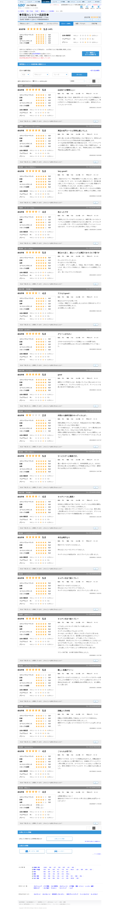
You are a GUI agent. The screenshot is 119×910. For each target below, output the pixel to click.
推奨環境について (42, 902)
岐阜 (49, 871)
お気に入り (92, 8)
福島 (73, 867)
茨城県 (36, 11)
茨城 (45, 869)
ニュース (55, 1)
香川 (72, 876)
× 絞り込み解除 (94, 70)
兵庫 (58, 874)
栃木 (49, 869)
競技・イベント (71, 1)
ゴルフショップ (38, 886)
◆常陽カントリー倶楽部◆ (47, 11)
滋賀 (45, 874)
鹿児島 (72, 878)
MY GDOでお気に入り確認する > (92, 841)
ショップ (30, 1)
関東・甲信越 (29, 11)
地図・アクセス (80, 23)
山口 (63, 876)
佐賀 (49, 878)
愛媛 (76, 876)
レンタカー (61, 851)
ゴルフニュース (64, 886)
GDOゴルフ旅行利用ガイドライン (44, 904)
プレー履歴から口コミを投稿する (90, 53)
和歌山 (67, 874)
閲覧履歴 (87, 8)
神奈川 (72, 869)
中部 (35, 871)
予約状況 (81, 8)
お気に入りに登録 (59, 838)
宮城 (59, 867)
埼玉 (58, 869)
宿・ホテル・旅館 (34, 851)
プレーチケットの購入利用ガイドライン (61, 904)
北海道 (45, 867)
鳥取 (45, 876)
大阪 (54, 874)
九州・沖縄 (36, 878)
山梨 (77, 869)
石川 (63, 871)
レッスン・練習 (80, 1)
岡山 (54, 876)
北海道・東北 (37, 867)
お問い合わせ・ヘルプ (52, 902)
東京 (67, 869)
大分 (63, 878)
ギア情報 (63, 1)
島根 (49, 876)
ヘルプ (99, 4)
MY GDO (97, 1)
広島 (58, 876)
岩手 (55, 867)
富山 (58, 871)
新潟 (91, 869)
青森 (50, 867)
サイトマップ (63, 888)
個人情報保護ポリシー (31, 902)
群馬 (54, 869)
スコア (89, 1)
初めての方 (99, 8)
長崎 (54, 878)
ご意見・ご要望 (62, 902)
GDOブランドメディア (72, 894)
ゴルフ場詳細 (38, 23)
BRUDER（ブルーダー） (58, 894)
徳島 (67, 876)
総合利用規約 (36, 53)
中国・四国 (36, 876)
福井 (67, 871)
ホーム (21, 1)
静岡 (86, 869)
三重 (54, 871)
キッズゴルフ (94, 894)
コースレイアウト (52, 23)
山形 (68, 867)
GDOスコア (37, 888)
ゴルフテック (37, 894)
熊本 (58, 878)
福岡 (45, 878)
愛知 (45, 871)
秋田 (64, 867)
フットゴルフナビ (84, 894)
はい (96, 121)
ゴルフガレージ (46, 894)
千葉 (63, 869)
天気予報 (94, 23)
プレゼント (54, 888)
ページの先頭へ (97, 854)
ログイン (89, 4)
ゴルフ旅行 (46, 888)
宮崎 (67, 878)
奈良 (63, 874)
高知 (81, 876)
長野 (82, 869)
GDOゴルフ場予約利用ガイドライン (27, 904)
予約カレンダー (25, 23)
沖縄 (77, 878)
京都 (49, 874)
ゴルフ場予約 (46, 1)
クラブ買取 (37, 1)
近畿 (35, 874)
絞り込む (79, 74)
